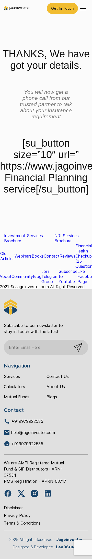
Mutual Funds (16, 396)
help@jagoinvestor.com (33, 432)
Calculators (14, 386)
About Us (56, 386)
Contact (52, 256)
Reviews (67, 256)
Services (12, 376)
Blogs (52, 396)
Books (38, 256)
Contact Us (58, 376)
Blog (37, 276)
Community (22, 276)
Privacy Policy (17, 515)
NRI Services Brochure (66, 238)
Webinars (23, 256)
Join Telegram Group (50, 276)
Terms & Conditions (22, 523)
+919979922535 (26, 421)
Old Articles (7, 256)
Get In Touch (62, 8)
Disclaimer (13, 507)
